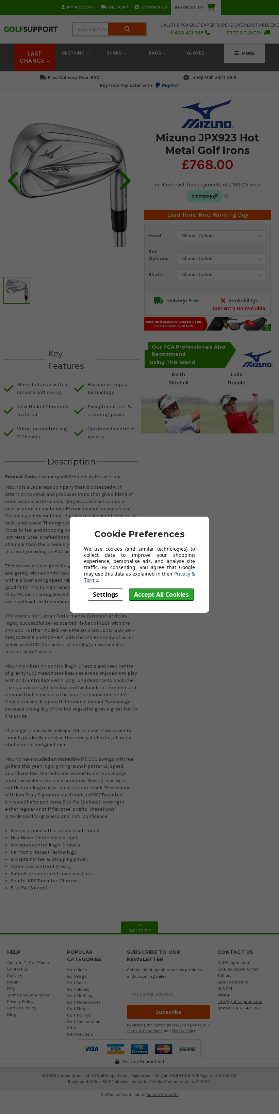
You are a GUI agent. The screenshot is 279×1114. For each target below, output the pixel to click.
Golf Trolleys (79, 1015)
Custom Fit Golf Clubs (28, 962)
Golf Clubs (77, 969)
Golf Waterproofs (84, 1002)
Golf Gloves (78, 989)
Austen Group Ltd (163, 1094)
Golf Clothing (80, 995)
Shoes (114, 53)
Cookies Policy (21, 1007)
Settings (105, 594)
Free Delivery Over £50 (73, 77)
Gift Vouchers (80, 1034)
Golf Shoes (78, 1008)
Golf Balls (76, 982)
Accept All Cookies (161, 594)
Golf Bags (77, 976)
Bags (156, 53)
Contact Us (154, 7)
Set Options (158, 255)
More (247, 53)
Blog (12, 1014)
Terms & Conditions (145, 1031)
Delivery (118, 7)
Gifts (71, 1027)
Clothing (74, 53)
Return (13, 982)
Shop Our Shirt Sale (214, 77)
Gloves (196, 53)
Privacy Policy (20, 1001)
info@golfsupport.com (239, 1001)
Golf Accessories (83, 1021)
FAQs (12, 988)
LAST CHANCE (33, 57)
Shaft (155, 274)
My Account (81, 7)
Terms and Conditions (28, 994)
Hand (154, 235)
